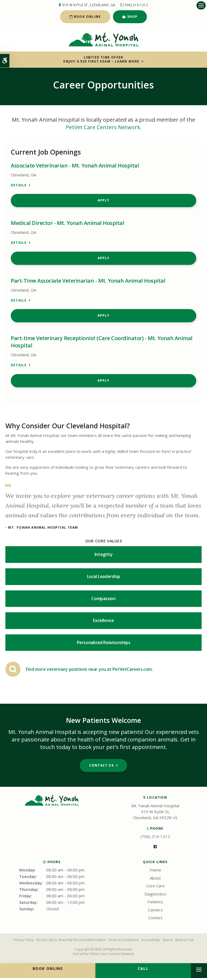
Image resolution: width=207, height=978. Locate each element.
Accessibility (150, 940)
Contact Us (101, 765)
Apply (104, 200)
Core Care (155, 885)
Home (155, 870)
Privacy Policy (23, 940)
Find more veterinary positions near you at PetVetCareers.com (89, 669)
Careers (155, 909)
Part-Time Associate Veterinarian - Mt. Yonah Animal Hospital (88, 280)
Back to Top (184, 940)
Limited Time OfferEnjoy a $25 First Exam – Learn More (101, 59)
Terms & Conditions (123, 940)
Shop (131, 16)
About (155, 878)
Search (168, 940)
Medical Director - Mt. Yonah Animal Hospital (67, 223)
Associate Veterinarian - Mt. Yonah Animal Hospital (75, 165)
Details (18, 185)
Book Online (87, 16)
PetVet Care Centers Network (111, 954)
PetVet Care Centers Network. (104, 127)
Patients (155, 901)
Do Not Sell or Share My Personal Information (70, 940)
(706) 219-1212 (135, 5)
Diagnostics (155, 894)
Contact (155, 917)
